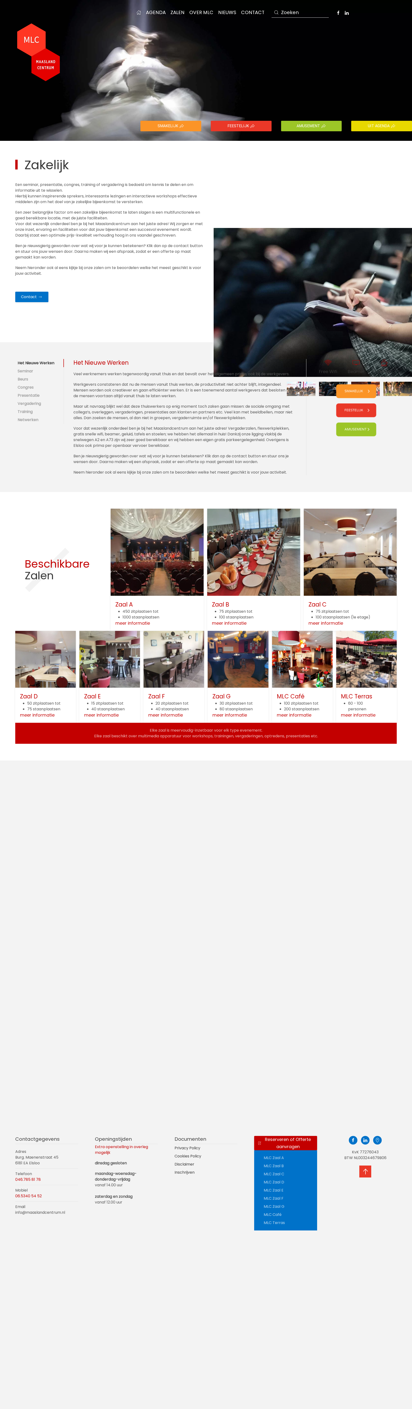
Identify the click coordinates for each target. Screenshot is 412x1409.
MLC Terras (274, 1222)
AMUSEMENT (308, 126)
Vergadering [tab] (29, 403)
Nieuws (227, 12)
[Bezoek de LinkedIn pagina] (346, 12)
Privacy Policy (187, 1148)
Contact (252, 12)
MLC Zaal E (273, 1190)
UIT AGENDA (379, 126)
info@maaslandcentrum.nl (40, 1212)
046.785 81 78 (28, 1179)
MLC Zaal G (274, 1206)
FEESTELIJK (238, 126)
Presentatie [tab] (29, 395)
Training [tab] (25, 411)
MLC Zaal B (274, 1166)
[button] (365, 1171)
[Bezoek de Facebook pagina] (338, 12)
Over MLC (201, 12)
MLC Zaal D (274, 1182)
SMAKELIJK (168, 126)
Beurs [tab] (23, 379)
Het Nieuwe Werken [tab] (36, 363)
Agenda (156, 12)
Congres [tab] (26, 387)
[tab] (397, 389)
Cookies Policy (188, 1156)
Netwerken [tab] (28, 419)
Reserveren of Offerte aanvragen (288, 1143)
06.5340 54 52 (28, 1196)
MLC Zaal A (274, 1158)
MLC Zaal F (273, 1198)
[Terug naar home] (38, 52)
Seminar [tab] (25, 371)
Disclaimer (184, 1164)
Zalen (177, 12)
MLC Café (273, 1214)
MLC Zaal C (274, 1174)
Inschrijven (185, 1172)
